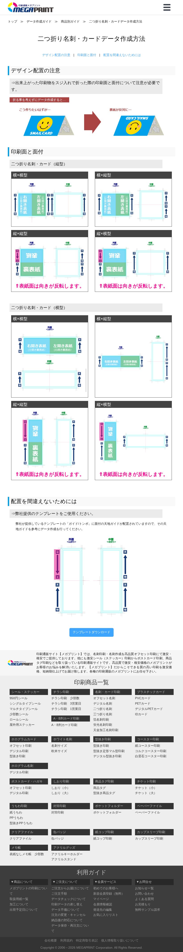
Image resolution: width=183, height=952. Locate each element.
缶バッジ (57, 838)
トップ (12, 21)
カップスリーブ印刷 (149, 838)
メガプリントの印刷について (28, 890)
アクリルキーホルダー (67, 854)
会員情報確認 (102, 904)
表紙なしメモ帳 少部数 (27, 854)
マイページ (101, 899)
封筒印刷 (57, 812)
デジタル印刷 (19, 751)
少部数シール (19, 714)
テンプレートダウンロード (91, 632)
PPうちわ (16, 817)
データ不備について (65, 909)
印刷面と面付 (86, 55)
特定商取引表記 (87, 940)
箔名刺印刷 (101, 719)
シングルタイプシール (25, 703)
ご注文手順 (59, 893)
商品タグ (99, 788)
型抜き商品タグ (104, 793)
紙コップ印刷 (102, 838)
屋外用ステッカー (22, 724)
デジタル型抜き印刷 (107, 756)
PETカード (142, 703)
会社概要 (50, 940)
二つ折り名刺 (102, 709)
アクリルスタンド (63, 859)
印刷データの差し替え (67, 904)
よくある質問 (144, 899)
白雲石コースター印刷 (150, 756)
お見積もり (143, 904)
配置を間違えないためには (122, 55)
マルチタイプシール (24, 709)
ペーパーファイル (147, 812)
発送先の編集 (102, 909)
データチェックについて (68, 899)
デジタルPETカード (149, 709)
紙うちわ (16, 812)
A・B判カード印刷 (64, 725)
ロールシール (19, 719)
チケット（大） (146, 793)
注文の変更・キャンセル (68, 915)
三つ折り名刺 (102, 714)
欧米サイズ (59, 751)
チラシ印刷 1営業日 (66, 709)
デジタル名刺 (102, 703)
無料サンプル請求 (147, 909)
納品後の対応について (67, 920)
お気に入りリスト (105, 915)
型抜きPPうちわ (21, 823)
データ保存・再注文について (70, 928)
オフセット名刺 (104, 698)
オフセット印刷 (20, 745)
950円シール (18, 698)
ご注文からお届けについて (70, 888)
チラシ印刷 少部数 (65, 698)
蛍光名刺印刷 (102, 724)
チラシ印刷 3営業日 (66, 703)
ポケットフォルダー (107, 812)
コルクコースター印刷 (150, 751)
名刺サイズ (59, 745)
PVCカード (143, 698)
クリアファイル (20, 838)
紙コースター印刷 (147, 745)
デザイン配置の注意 (56, 55)
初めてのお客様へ (105, 888)
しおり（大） (60, 793)
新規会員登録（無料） (109, 893)
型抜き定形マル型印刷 (109, 751)
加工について (19, 904)
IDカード (141, 714)
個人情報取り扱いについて (120, 940)
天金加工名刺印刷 (105, 730)
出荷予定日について (24, 909)
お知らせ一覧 (144, 888)
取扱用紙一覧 (19, 899)
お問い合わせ (144, 893)
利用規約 (66, 940)
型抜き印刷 (17, 756)
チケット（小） (146, 788)
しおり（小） (60, 788)
